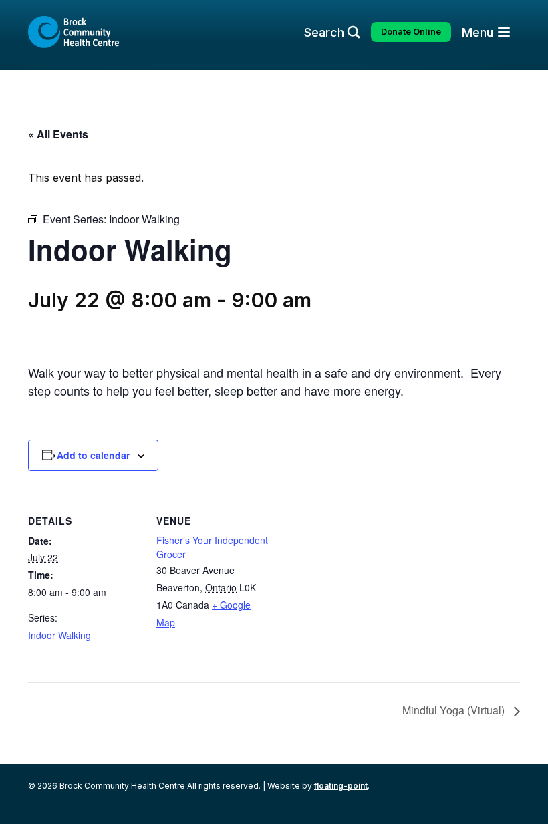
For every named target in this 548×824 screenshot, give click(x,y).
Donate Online (411, 32)
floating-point (341, 786)
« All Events (58, 134)
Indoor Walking (59, 635)
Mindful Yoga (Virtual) (454, 710)
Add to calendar (93, 455)
